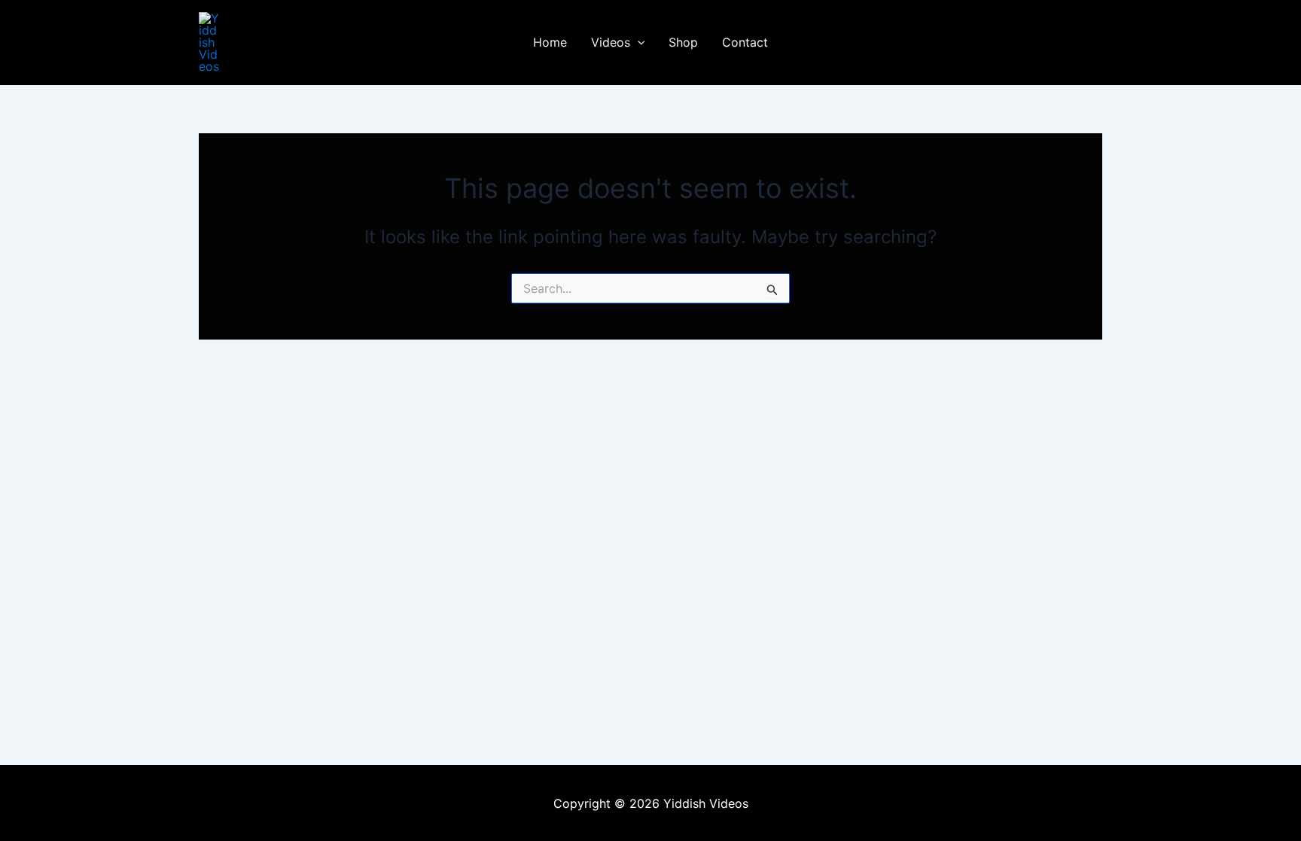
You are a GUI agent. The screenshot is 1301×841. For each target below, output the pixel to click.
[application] (637, 42)
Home (550, 42)
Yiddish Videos (285, 42)
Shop (683, 42)
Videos (610, 42)
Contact (745, 42)
